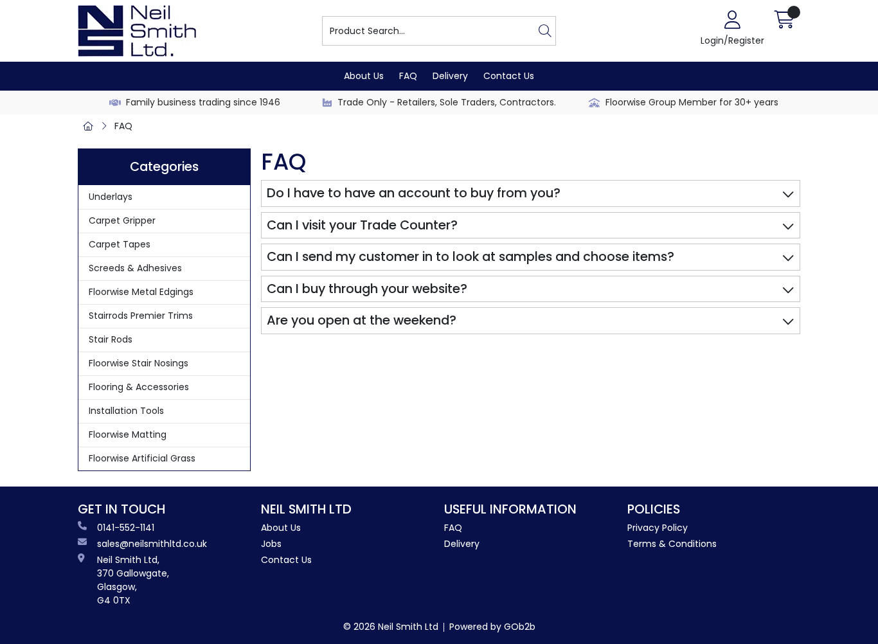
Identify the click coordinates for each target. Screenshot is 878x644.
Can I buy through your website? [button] (367, 289)
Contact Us (508, 75)
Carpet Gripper (122, 220)
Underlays (110, 196)
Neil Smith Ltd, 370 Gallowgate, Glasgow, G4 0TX (133, 580)
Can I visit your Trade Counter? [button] (362, 225)
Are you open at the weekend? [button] (361, 320)
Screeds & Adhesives (135, 268)
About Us (364, 75)
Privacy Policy (657, 527)
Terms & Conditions (672, 543)
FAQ (408, 75)
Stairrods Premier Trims (141, 315)
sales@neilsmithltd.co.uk (152, 543)
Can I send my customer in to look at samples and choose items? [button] (470, 256)
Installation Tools (126, 410)
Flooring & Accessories (139, 386)
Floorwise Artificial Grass (142, 458)
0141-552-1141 (125, 527)
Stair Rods (110, 339)
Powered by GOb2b (492, 626)
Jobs (271, 543)
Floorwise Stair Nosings (138, 363)
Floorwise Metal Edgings (141, 291)
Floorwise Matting (127, 434)
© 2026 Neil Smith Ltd (390, 626)
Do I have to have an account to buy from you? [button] (413, 193)
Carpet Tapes (119, 244)
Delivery (450, 75)
